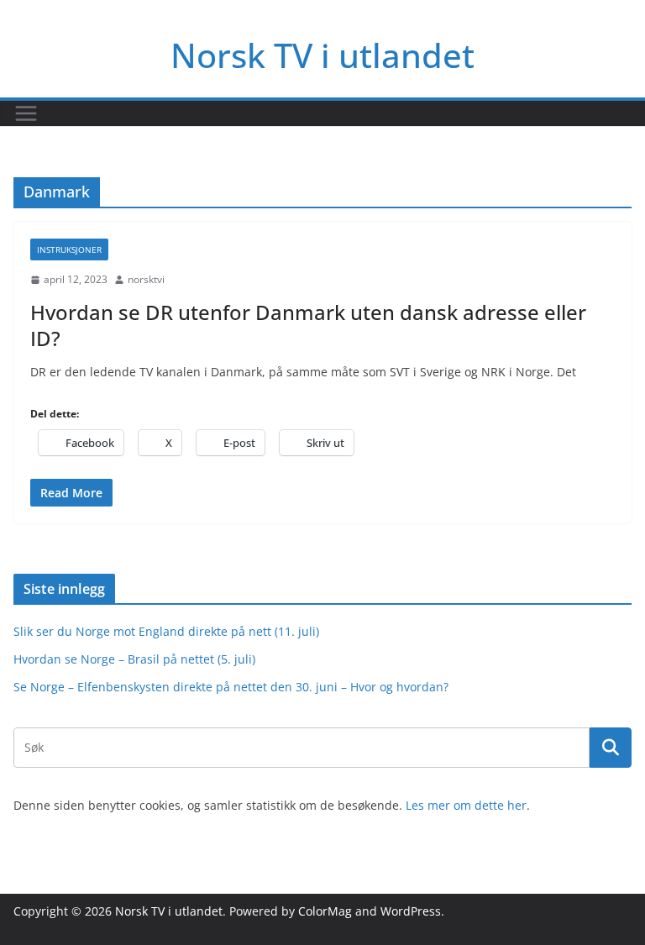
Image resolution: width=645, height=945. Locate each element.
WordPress (410, 911)
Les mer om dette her (466, 805)
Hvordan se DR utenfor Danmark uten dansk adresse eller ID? (308, 325)
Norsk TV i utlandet (322, 55)
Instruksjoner (69, 249)
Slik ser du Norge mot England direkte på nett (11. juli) (166, 631)
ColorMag (325, 911)
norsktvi (146, 279)
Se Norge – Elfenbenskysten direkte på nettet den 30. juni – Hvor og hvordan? (230, 687)
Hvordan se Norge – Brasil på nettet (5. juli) (134, 659)
